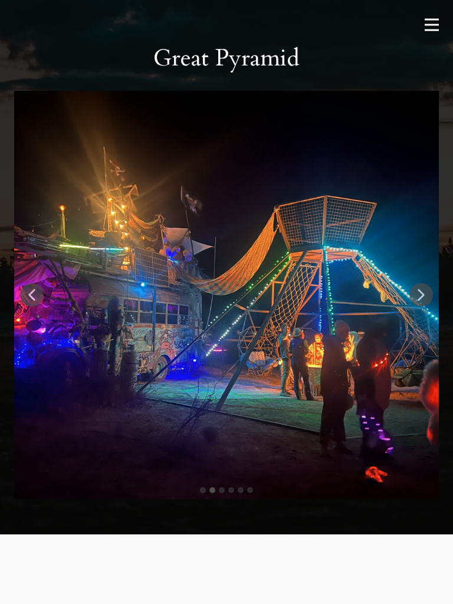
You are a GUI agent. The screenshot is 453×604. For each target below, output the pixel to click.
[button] (32, 295)
